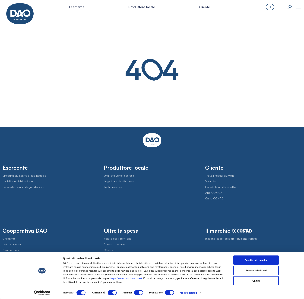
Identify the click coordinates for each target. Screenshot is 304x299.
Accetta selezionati (256, 270)
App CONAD (213, 192)
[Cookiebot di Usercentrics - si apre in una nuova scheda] (42, 292)
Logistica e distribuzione (18, 181)
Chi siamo (9, 238)
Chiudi (256, 280)
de (278, 7)
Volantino (211, 181)
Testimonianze (113, 187)
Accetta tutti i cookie (255, 260)
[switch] (112, 292)
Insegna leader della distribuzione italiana (231, 238)
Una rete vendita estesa (119, 175)
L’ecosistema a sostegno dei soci (23, 187)
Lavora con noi (12, 244)
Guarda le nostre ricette (220, 187)
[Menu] (298, 7)
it (270, 7)
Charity (108, 250)
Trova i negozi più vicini (219, 175)
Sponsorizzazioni (114, 244)
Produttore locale (141, 6)
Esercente (76, 6)
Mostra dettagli (188, 292)
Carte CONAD (214, 198)
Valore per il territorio (118, 238)
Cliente (204, 6)
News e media (11, 250)
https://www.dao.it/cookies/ (126, 278)
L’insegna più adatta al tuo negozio (24, 175)
